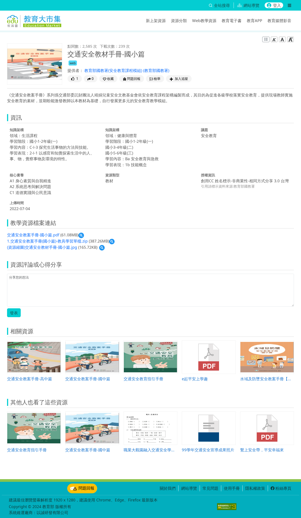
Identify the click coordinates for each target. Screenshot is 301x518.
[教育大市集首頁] (34, 19)
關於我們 (168, 488)
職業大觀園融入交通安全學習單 (150, 449)
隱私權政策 (255, 488)
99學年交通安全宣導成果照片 (208, 449)
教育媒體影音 (279, 20)
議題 (204, 129)
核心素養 (17, 175)
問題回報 (86, 488)
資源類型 (112, 175)
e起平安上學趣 (195, 378)
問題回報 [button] (133, 78)
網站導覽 (189, 488)
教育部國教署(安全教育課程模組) (113, 70)
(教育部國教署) (156, 70)
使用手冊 (232, 488)
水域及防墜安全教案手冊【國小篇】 (267, 378)
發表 (14, 312)
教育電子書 (232, 20)
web (73, 63)
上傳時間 (17, 202)
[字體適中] (282, 39)
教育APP (254, 20)
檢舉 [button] (157, 78)
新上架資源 (156, 20)
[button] (108, 78)
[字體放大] (290, 39)
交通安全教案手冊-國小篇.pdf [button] (33, 234)
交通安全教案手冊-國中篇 (87, 378)
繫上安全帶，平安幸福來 (262, 449)
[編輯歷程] (265, 39)
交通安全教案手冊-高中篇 (29, 378)
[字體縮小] (274, 39)
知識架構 (17, 129)
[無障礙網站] (226, 506)
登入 (277, 5)
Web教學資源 (204, 20)
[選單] (289, 5)
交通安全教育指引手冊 (143, 378)
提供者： (75, 70)
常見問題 (210, 488)
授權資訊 (208, 175)
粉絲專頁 (283, 488)
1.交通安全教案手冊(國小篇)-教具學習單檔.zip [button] (47, 241)
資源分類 (179, 20)
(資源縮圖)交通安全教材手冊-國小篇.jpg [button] (42, 247)
